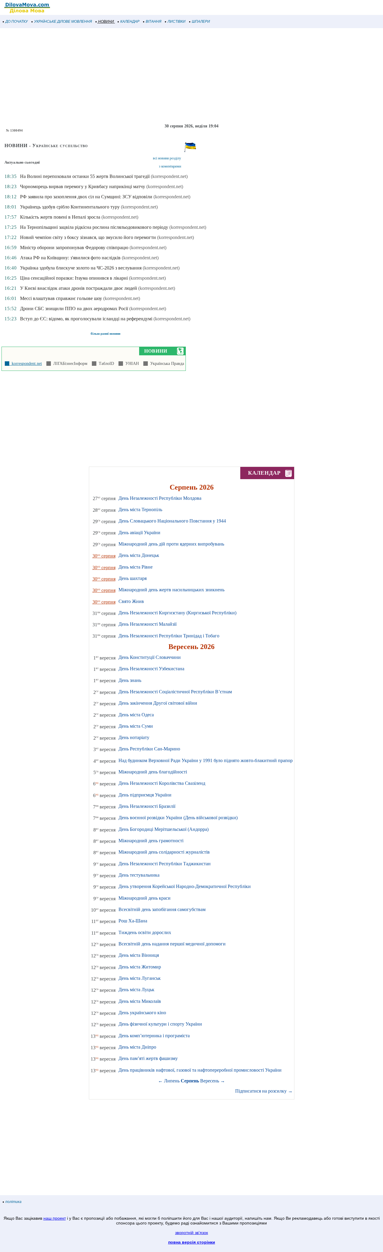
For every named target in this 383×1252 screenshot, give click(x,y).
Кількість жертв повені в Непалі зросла (60, 217)
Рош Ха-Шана (132, 920)
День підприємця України (144, 794)
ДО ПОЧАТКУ (16, 21)
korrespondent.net (25, 363)
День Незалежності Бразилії (146, 806)
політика (13, 1202)
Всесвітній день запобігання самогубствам (162, 909)
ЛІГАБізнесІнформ (69, 363)
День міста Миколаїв (139, 1001)
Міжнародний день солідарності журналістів (164, 852)
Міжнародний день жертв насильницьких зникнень (171, 589)
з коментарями (170, 166)
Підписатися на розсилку (264, 1090)
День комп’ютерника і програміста (154, 1035)
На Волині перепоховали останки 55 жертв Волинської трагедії (85, 176)
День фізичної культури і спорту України (160, 1023)
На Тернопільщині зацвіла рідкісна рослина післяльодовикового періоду (94, 227)
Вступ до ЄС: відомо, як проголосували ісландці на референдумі (86, 318)
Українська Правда (166, 363)
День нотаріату (133, 737)
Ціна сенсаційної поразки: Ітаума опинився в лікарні (74, 278)
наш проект (54, 1218)
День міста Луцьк (136, 989)
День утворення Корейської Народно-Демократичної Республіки (184, 886)
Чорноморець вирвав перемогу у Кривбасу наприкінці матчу (82, 186)
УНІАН (131, 363)
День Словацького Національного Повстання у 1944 (172, 520)
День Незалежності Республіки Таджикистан (164, 863)
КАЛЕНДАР (129, 21)
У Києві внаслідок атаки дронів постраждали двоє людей (78, 288)
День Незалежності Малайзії (147, 624)
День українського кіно (142, 1012)
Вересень (209, 1080)
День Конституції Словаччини (149, 657)
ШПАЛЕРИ (201, 21)
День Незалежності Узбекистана (151, 668)
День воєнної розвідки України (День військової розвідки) (178, 817)
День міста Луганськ (139, 978)
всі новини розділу (167, 158)
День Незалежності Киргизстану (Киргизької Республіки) (177, 612)
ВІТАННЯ (153, 21)
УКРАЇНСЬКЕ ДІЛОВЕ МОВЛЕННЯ (63, 21)
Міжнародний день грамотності (150, 840)
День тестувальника (138, 875)
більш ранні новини (105, 333)
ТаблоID (105, 363)
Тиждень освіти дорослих (144, 932)
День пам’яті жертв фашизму (148, 1058)
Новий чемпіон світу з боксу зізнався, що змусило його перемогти (88, 237)
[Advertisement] (179, 76)
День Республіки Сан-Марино (149, 748)
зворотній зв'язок (191, 1232)
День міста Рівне (135, 566)
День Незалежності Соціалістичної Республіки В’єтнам (175, 691)
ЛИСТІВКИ (176, 21)
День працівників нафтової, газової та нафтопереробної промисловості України (200, 1070)
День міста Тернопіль (140, 509)
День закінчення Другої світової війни (157, 703)
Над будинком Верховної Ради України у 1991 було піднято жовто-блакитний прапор (205, 760)
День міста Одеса (136, 714)
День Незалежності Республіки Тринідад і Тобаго (168, 635)
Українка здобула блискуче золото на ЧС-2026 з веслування (81, 267)
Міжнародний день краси (144, 898)
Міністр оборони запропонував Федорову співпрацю (74, 247)
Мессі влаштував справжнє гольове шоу (61, 298)
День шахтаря (132, 578)
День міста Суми (135, 726)
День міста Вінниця (138, 955)
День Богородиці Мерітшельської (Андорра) (163, 829)
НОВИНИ (106, 21)
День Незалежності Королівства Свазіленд (161, 783)
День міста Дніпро (137, 1047)
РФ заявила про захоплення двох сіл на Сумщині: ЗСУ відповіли (86, 196)
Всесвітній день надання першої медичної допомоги (172, 943)
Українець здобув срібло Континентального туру (70, 206)
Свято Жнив (131, 601)
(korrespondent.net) (169, 176)
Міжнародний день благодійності (152, 771)
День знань (129, 680)
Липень (172, 1080)
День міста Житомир (139, 966)
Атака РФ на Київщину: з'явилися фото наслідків (70, 257)
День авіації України (139, 532)
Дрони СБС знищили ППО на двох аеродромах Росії (74, 308)
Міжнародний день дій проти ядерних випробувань (171, 543)
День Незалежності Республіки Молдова (159, 498)
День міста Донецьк (138, 555)
